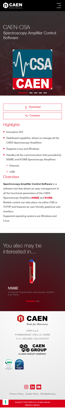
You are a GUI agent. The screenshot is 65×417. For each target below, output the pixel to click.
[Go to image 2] (30, 92)
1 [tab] (30, 303)
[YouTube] (38, 387)
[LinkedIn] (32, 387)
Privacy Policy (17, 394)
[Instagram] (26, 387)
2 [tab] (41, 303)
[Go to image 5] (45, 92)
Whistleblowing (47, 394)
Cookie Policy (32, 394)
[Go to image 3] (35, 92)
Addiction (36, 405)
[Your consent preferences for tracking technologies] (6, 402)
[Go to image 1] (23, 92)
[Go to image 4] (40, 92)
